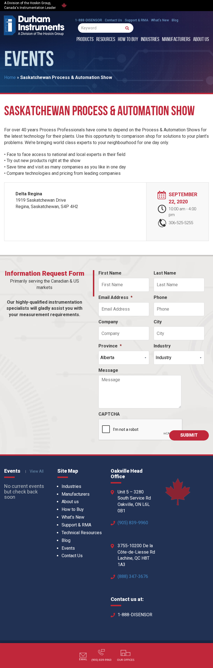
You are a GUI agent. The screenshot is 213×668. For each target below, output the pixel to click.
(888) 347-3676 (133, 576)
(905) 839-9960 (133, 522)
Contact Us (113, 20)
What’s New (160, 20)
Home (10, 77)
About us (201, 39)
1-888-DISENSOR (88, 20)
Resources (105, 39)
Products (85, 39)
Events (68, 548)
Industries (150, 39)
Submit (189, 435)
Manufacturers (176, 39)
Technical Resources (82, 532)
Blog (175, 20)
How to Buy (128, 39)
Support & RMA (136, 20)
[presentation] (140, 430)
